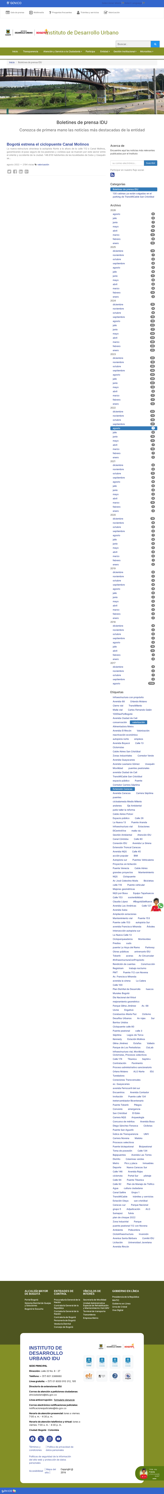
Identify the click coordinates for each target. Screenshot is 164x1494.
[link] (32, 1439)
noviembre (133, 255)
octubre (133, 259)
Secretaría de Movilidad (94, 1299)
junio (133, 222)
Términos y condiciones (35, 1448)
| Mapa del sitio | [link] (50, 1471)
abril (133, 230)
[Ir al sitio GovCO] (7, 1490)
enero (133, 243)
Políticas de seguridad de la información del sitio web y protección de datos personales (50, 1459)
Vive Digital (117, 1310)
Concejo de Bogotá (63, 1327)
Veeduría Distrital (62, 1323)
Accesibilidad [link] (36, 1470)
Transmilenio (89, 1314)
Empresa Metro (90, 1318)
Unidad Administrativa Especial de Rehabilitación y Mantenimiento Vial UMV (96, 1305)
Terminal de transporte (94, 1311)
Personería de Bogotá (64, 1320)
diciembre (133, 250)
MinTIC (115, 1300)
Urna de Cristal (119, 1306)
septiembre (133, 263)
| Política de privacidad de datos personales (59, 1448)
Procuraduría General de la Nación (67, 1301)
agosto (133, 214)
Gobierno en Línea (121, 1303)
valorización (43, 164)
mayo (133, 226)
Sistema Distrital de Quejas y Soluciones (38, 1304)
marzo (133, 234)
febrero (133, 239)
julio (133, 218)
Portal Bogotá (31, 1299)
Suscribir (150, 163)
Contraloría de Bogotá (65, 1317)
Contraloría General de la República (66, 1306)
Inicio (12, 62)
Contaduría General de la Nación (66, 1312)
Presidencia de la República (125, 1297)
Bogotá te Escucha (34, 1309)
